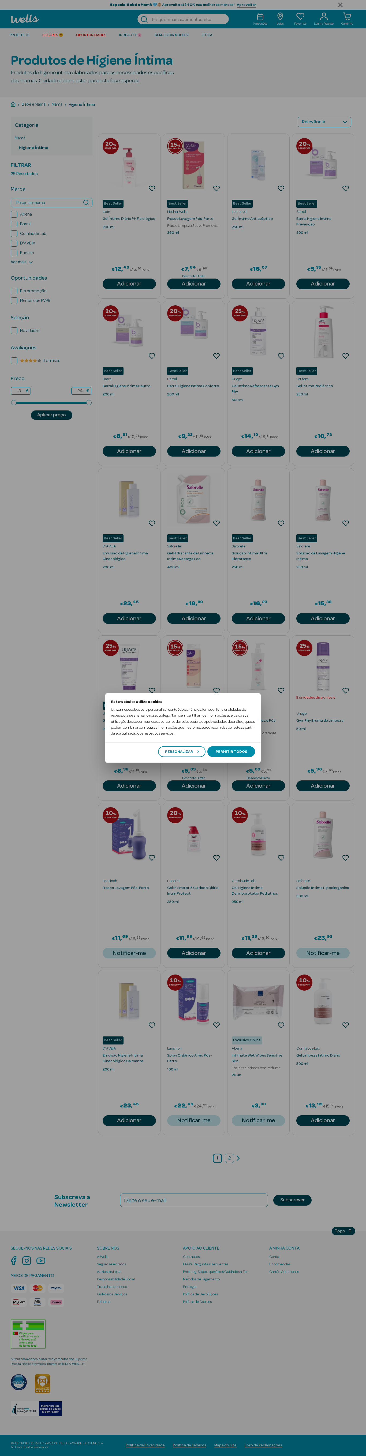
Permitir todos (231, 751)
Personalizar (179, 751)
